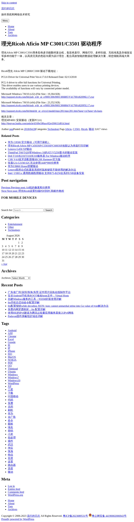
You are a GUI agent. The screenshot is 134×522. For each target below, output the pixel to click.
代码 (10, 399)
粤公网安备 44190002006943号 (109, 515)
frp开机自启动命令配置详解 (24, 302)
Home (11, 26)
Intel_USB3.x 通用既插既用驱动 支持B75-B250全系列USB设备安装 (46, 173)
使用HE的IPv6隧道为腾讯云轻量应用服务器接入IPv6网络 (41, 312)
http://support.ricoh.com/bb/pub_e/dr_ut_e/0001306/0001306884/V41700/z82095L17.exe (47, 105)
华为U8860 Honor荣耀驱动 (23, 166)
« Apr (4, 264)
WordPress (13, 383)
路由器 (12, 465)
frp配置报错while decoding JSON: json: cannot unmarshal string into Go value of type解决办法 (58, 305)
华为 (10, 413)
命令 (10, 420)
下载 (10, 393)
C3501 (76, 129)
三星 (10, 389)
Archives (12, 35)
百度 (10, 458)
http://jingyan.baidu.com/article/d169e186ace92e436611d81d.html (35, 123)
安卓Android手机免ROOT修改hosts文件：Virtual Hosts (38, 295)
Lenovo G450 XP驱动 (20, 149)
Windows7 (13, 377)
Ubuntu (12, 371)
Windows (13, 374)
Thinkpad (13, 368)
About (11, 29)
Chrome (12, 336)
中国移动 (13, 396)
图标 (10, 423)
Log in (11, 486)
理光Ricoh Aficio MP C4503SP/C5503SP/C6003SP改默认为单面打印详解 (48, 145)
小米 (10, 434)
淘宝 (10, 447)
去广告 (12, 417)
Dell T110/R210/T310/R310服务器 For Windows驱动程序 (39, 156)
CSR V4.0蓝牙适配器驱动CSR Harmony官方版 (34, 159)
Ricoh (84, 129)
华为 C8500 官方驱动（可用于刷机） (29, 142)
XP (9, 386)
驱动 (91, 129)
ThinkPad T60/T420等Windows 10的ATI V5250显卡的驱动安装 (43, 152)
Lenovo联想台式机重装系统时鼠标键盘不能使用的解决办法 (42, 169)
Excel (11, 339)
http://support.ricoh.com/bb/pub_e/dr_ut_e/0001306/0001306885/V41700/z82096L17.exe (47, 97)
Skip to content (9, 2)
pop (11, 129)
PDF (10, 362)
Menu (5, 20)
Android (12, 330)
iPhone (11, 351)
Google (12, 342)
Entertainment (15, 224)
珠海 (10, 451)
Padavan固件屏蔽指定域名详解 (25, 316)
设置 (10, 461)
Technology (53, 129)
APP (10, 333)
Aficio (68, 129)
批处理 (12, 437)
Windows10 (14, 380)
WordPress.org (15, 495)
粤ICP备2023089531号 (75, 515)
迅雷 (10, 468)
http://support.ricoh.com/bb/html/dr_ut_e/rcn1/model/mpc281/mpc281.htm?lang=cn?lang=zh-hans (51, 111)
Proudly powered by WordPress (17, 519)
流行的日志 (7, 8)
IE (9, 345)
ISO (10, 354)
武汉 (10, 444)
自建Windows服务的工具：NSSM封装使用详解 (34, 299)
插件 (10, 441)
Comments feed (16, 492)
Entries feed (14, 489)
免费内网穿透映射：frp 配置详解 (26, 309)
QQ (10, 365)
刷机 (10, 410)
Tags (10, 32)
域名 (10, 427)
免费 (10, 403)
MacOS (12, 357)
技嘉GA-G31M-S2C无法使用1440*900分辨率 (33, 162)
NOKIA (12, 359)
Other (11, 227)
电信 (10, 454)
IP (9, 348)
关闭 (10, 406)
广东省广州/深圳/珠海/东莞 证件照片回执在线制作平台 (39, 292)
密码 (10, 430)
